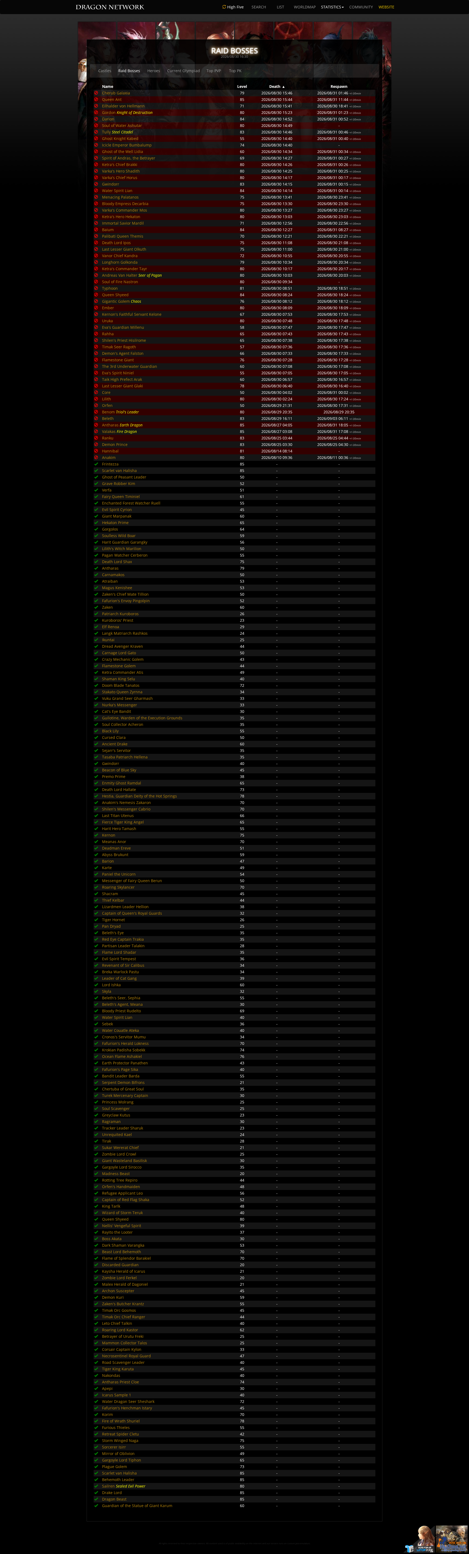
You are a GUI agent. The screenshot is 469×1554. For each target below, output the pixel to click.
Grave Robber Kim (118, 483)
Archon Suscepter (118, 1290)
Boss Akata (112, 1238)
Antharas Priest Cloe (120, 1381)
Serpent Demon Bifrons (123, 1082)
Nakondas (111, 1375)
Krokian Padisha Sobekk (123, 1049)
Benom (108, 411)
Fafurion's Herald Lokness (125, 1043)
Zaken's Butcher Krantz (123, 1303)
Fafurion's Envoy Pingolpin (126, 600)
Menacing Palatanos (120, 197)
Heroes (153, 70)
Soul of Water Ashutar (122, 125)
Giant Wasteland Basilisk (124, 1160)
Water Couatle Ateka (120, 1030)
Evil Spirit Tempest (119, 958)
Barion (108, 861)
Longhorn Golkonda (120, 262)
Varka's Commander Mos (124, 210)
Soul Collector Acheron (122, 724)
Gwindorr (110, 184)
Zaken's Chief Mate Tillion (125, 594)
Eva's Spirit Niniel (118, 372)
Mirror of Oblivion (118, 1453)
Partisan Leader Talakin (123, 945)
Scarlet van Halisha (119, 470)
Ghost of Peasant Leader (124, 477)
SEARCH (259, 6)
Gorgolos (110, 529)
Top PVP (214, 70)
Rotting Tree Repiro (119, 1180)
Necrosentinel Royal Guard (126, 1355)
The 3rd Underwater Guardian (129, 366)
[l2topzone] (419, 1538)
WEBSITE (386, 6)
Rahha (108, 333)
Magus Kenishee (117, 587)
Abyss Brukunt (115, 854)
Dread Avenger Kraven (122, 646)
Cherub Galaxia (116, 92)
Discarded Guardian (120, 1264)
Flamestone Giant (118, 359)
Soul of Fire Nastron (120, 281)
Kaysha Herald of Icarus (123, 1271)
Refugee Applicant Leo (122, 1193)
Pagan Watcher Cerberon (125, 555)
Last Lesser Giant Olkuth (124, 249)
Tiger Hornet (113, 919)
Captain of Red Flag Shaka (125, 1199)
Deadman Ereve (116, 848)
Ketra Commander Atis (122, 672)
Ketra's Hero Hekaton (121, 216)
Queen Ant (112, 99)
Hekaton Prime (115, 522)
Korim (107, 1414)
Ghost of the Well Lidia (122, 151)
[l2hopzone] (452, 1538)
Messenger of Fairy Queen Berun (132, 880)
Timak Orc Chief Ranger (123, 1316)
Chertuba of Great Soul (123, 1089)
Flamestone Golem (119, 665)
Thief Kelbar (113, 900)
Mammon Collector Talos (124, 1342)
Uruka (107, 320)
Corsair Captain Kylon (121, 1349)
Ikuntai (108, 639)
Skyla (106, 991)
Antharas (110, 424)
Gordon (109, 112)
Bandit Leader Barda (121, 1075)
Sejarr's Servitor (116, 750)
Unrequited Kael (117, 1134)
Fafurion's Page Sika (120, 1069)
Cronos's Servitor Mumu (124, 1036)
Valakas (109, 431)
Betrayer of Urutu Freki (123, 1336)
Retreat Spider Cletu (120, 1434)
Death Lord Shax (117, 561)
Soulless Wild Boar (119, 535)
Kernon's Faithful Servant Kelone (131, 314)
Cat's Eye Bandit (116, 711)
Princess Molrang (118, 1102)
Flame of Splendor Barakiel (126, 1258)
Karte (107, 867)
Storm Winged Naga (120, 1440)
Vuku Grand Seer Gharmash (127, 698)
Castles (104, 70)
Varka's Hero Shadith (121, 171)
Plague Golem (114, 1466)
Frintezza (110, 464)
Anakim (109, 457)
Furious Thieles (116, 1427)
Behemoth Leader (118, 1479)
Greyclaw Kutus (116, 1115)
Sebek (107, 1023)
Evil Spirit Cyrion (117, 509)
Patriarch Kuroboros (120, 613)
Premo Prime (113, 776)
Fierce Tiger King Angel (123, 822)
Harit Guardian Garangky (124, 542)
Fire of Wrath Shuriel (121, 1421)
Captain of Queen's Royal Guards (132, 913)
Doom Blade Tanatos (121, 685)
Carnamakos (113, 574)
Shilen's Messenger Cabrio (126, 809)
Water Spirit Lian (117, 190)
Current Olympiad (183, 70)
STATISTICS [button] (331, 6)
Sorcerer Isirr (114, 1447)
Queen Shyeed (115, 294)
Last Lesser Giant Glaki (122, 385)
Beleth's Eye (113, 932)
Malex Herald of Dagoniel (125, 1284)
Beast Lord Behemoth (121, 1251)
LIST (280, 6)
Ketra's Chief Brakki (119, 164)
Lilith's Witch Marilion (121, 548)
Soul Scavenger (116, 1108)
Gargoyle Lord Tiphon (121, 1460)
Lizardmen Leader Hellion (125, 906)
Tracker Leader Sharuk (122, 1128)
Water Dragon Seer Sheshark (128, 1401)
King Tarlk (111, 1206)
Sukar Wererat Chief (120, 1147)
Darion (108, 119)
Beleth (108, 418)
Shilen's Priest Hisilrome (124, 340)
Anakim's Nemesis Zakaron (126, 802)
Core (106, 392)
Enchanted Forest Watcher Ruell (131, 503)
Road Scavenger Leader (123, 1362)
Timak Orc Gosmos (119, 1310)
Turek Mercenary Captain (125, 1095)
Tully (106, 132)
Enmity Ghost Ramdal (121, 783)
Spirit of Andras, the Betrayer (128, 158)
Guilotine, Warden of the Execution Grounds (142, 717)
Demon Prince (115, 444)
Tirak (106, 1141)
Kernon (108, 835)
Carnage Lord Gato (119, 652)
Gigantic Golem (116, 301)
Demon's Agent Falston (123, 353)
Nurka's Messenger (119, 704)
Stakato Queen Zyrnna (122, 691)
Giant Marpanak (116, 516)
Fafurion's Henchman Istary (127, 1408)
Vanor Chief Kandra (120, 255)
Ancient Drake (115, 743)
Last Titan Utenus (118, 815)
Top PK (235, 70)
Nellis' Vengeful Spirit (121, 1225)
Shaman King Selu (118, 678)
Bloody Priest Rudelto (121, 1010)
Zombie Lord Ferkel (119, 1277)
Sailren (108, 1486)
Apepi (107, 1388)
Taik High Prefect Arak (122, 379)
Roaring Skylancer (118, 887)
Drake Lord (112, 1492)
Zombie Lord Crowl (119, 1154)
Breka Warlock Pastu (120, 971)
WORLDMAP (305, 6)
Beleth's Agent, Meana (122, 1004)
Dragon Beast (114, 1499)
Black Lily (110, 730)
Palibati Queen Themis (122, 236)
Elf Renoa (110, 626)
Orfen (107, 405)
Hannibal (110, 451)
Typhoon (110, 288)
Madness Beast (116, 1173)
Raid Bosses (129, 70)
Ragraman (111, 1121)
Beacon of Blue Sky (119, 770)
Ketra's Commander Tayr (124, 268)
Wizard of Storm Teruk (122, 1212)
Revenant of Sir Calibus (123, 965)
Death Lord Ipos (116, 242)
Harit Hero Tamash (119, 828)
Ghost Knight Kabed (120, 138)
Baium (108, 229)
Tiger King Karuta (118, 1368)
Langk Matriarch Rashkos (125, 633)
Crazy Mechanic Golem (123, 659)
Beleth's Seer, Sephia (121, 997)
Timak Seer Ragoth (119, 346)
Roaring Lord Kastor (120, 1329)
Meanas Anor (114, 841)
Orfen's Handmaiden (121, 1186)
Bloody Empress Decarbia (125, 203)
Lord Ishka (111, 984)
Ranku (107, 438)
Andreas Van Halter (119, 275)
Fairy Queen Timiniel (121, 496)
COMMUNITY (361, 6)
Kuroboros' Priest (117, 620)
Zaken (107, 607)
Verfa (107, 490)
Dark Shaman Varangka (123, 1245)
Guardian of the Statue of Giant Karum (137, 1505)
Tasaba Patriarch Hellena (125, 757)
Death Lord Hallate (119, 789)
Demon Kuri (113, 1297)
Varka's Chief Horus (119, 177)
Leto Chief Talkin (117, 1323)
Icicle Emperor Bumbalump (127, 145)
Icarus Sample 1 (116, 1394)
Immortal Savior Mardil (123, 223)
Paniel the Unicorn (119, 874)
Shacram (110, 893)
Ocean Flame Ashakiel (122, 1056)
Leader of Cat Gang (119, 978)
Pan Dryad (111, 926)
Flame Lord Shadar (119, 952)
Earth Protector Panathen (125, 1062)
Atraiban (110, 581)
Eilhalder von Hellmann (123, 106)
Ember (108, 307)
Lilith (106, 398)
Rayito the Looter (117, 1232)
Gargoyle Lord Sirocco (121, 1167)
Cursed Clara (114, 737)
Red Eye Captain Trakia (123, 939)
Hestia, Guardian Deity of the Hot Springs (139, 796)
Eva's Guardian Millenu (123, 327)
